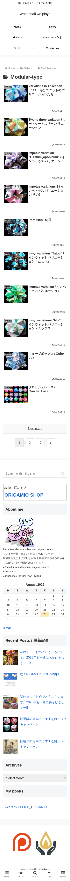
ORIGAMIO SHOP (23, 495)
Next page (35, 428)
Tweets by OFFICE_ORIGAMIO (25, 807)
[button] (63, 473)
